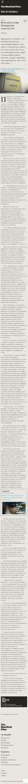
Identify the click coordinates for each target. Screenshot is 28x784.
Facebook (4, 773)
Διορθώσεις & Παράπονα (8, 760)
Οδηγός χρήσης (5, 755)
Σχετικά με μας (5, 738)
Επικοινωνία (4, 747)
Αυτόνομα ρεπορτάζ (7, 745)
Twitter (3, 770)
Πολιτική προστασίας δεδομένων (11, 764)
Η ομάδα (3, 740)
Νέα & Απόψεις (9, 11)
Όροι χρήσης (4, 762)
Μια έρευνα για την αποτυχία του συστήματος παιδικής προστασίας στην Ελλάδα (12, 497)
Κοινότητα (4, 757)
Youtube (3, 775)
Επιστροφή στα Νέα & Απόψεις (10, 714)
